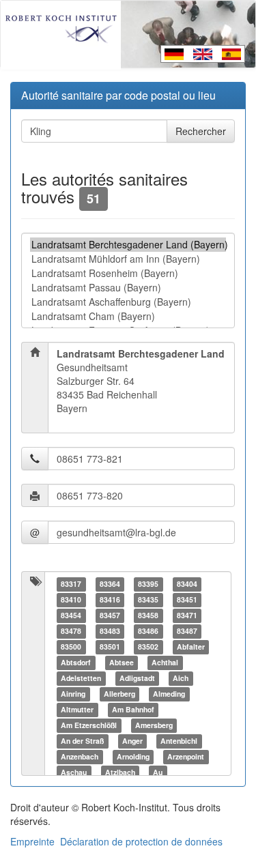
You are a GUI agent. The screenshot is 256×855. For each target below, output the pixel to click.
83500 (71, 646)
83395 (148, 584)
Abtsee (121, 662)
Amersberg (154, 725)
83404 (187, 584)
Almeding (169, 694)
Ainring (73, 694)
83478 (71, 631)
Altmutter (77, 709)
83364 (110, 584)
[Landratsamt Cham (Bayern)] (128, 316)
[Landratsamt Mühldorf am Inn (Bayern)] (128, 259)
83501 (110, 646)
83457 (110, 615)
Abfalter (191, 646)
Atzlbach (120, 772)
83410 (71, 599)
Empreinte (32, 841)
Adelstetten (81, 678)
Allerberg (119, 694)
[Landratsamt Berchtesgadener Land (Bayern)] (128, 244)
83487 (187, 631)
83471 (187, 615)
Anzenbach (79, 756)
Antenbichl (178, 741)
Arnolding (133, 756)
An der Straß (82, 741)
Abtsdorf (76, 662)
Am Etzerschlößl (89, 725)
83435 (148, 599)
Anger (132, 741)
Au (157, 772)
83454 (71, 615)
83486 (148, 631)
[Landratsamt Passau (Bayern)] (128, 287)
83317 (71, 584)
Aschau (74, 772)
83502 (148, 646)
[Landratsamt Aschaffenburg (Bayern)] (128, 302)
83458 (148, 615)
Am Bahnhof (133, 709)
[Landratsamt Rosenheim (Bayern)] (128, 273)
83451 (187, 599)
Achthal (165, 662)
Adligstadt (137, 678)
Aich (180, 678)
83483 (110, 631)
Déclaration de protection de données (141, 841)
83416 (110, 599)
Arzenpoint (185, 756)
